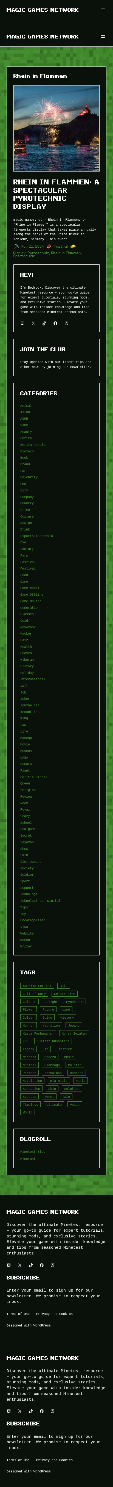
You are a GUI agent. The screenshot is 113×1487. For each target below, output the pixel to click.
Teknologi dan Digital (40, 901)
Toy (23, 914)
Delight (51, 1002)
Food (24, 575)
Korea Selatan (74, 1033)
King (24, 718)
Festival (28, 568)
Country (27, 503)
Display (19, 253)
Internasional (32, 679)
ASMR (24, 418)
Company (27, 497)
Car (23, 471)
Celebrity (29, 477)
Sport (25, 881)
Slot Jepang (30, 861)
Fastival (61, 246)
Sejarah (27, 842)
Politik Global (33, 777)
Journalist (29, 705)
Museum (26, 751)
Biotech (27, 451)
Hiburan (27, 659)
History (27, 666)
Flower (28, 1009)
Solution (72, 1089)
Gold (24, 620)
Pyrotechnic (38, 253)
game (66, 1009)
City (24, 490)
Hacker (26, 633)
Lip (45, 1049)
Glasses (27, 614)
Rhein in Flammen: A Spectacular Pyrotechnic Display (56, 194)
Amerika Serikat (37, 986)
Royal (25, 809)
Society (27, 868)
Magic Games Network (43, 10)
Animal (26, 405)
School (26, 822)
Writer (26, 946)
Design (26, 523)
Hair (24, 640)
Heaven (26, 653)
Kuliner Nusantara (53, 1041)
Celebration (64, 994)
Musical (29, 1065)
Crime (25, 510)
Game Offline (31, 594)
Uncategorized (32, 920)
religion (28, 790)
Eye (23, 542)
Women (25, 940)
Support (27, 888)
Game (24, 581)
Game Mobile (30, 588)
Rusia (80, 1081)
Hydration (51, 1025)
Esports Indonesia (36, 536)
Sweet (49, 1096)
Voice (75, 1104)
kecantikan (29, 712)
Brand (25, 464)
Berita (26, 438)
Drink (25, 529)
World (27, 1112)
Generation (29, 608)
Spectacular (24, 256)
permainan (53, 1073)
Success (29, 1096)
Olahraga (52, 1065)
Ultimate (54, 1104)
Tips (24, 907)
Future (48, 1009)
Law (23, 725)
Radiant (76, 1073)
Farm (24, 555)
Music (69, 1057)
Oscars (26, 764)
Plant (25, 770)
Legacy (28, 1049)
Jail (24, 686)
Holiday (27, 673)
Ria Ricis (58, 1081)
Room (24, 803)
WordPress (42, 1325)
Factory (27, 549)
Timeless (30, 1104)
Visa (24, 927)
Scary (25, 816)
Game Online (30, 601)
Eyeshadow (74, 1002)
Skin (24, 855)
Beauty (26, 432)
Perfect (29, 1073)
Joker (25, 698)
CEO (23, 484)
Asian (25, 412)
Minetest (28, 1159)
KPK (26, 1041)
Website (27, 933)
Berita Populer (33, 445)
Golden (28, 1017)
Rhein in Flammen (66, 253)
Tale (66, 1096)
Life (24, 731)
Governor (28, 627)
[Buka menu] (103, 10)
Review (26, 796)
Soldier (27, 874)
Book (24, 457)
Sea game (28, 829)
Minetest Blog (32, 1151)
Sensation (31, 1089)
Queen (25, 783)
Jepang (74, 1025)
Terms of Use (18, 1314)
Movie (25, 744)
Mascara (29, 1057)
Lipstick (64, 1049)
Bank (24, 425)
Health (26, 647)
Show (24, 849)
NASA (24, 757)
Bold (63, 986)
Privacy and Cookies (54, 1314)
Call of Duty (34, 994)
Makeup (26, 738)
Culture (27, 516)
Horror (28, 1025)
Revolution (32, 1081)
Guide (47, 1017)
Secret (26, 835)
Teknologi (29, 894)
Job (23, 692)
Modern (50, 1057)
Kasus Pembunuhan (38, 1033)
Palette (74, 1065)
